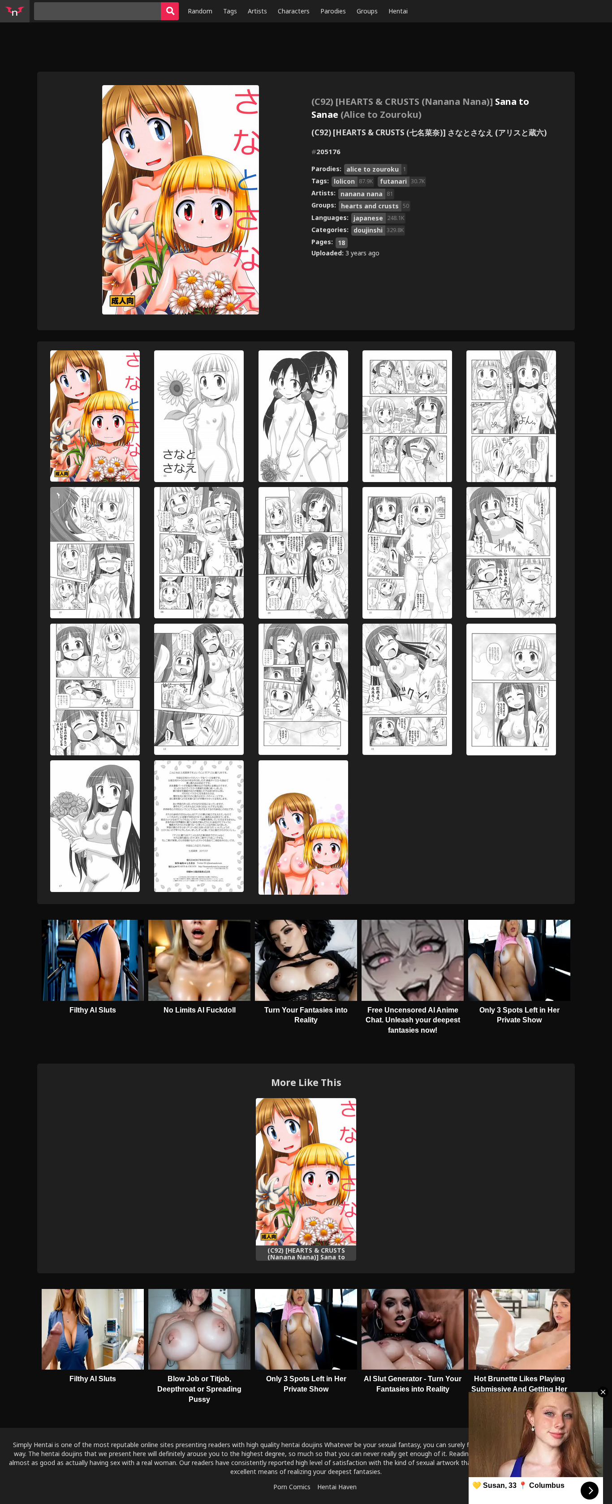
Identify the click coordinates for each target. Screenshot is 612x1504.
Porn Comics (291, 1486)
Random (200, 11)
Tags (230, 11)
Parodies (333, 11)
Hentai (398, 11)
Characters (294, 11)
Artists (257, 11)
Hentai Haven (337, 1486)
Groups (367, 11)
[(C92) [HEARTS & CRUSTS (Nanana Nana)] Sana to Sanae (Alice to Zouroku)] (306, 1171)
